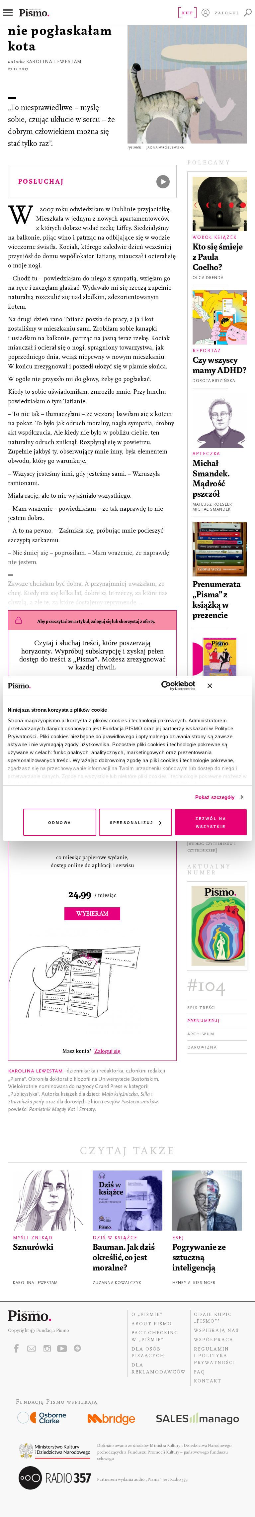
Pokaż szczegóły (215, 797)
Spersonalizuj (131, 822)
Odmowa (59, 822)
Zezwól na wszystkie (211, 822)
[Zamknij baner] (227, 685)
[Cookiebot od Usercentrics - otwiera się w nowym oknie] (166, 686)
